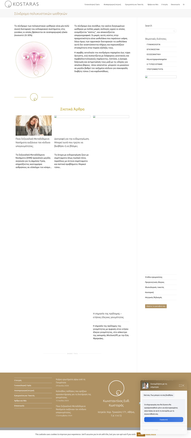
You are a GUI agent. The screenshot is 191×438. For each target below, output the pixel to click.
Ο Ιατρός (164, 4)
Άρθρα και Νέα (153, 4)
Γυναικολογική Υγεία (92, 4)
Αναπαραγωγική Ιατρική (112, 4)
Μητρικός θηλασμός (153, 297)
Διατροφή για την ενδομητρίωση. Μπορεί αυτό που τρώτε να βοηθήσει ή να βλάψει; (71, 142)
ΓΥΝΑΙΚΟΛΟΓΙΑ (153, 44)
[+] (34, 125)
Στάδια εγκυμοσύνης (153, 277)
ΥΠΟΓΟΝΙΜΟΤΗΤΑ (155, 69)
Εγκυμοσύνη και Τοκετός (134, 4)
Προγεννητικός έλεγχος (154, 282)
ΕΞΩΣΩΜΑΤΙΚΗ (153, 54)
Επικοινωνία (175, 4)
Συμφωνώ (164, 419)
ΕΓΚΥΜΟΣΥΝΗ (153, 49)
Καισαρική (149, 292)
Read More (151, 434)
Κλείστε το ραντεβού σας (156, 306)
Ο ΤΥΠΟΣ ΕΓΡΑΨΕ (154, 64)
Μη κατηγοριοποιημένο (157, 59)
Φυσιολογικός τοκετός (154, 287)
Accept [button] (141, 434)
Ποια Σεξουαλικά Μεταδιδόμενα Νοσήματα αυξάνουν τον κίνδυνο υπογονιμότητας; (33, 142)
